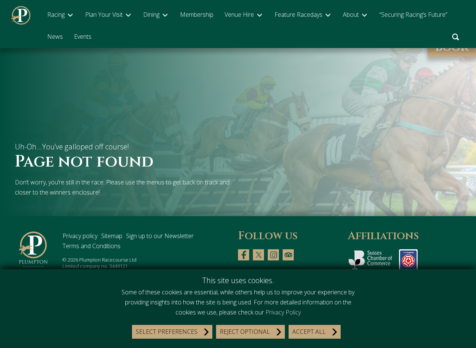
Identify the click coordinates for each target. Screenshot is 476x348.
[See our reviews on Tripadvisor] (288, 254)
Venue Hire (239, 14)
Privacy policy (79, 236)
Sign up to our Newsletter (160, 236)
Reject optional (245, 332)
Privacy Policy (283, 312)
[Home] (34, 250)
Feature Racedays (298, 14)
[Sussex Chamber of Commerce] (371, 262)
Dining (151, 14)
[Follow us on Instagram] (273, 254)
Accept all (309, 332)
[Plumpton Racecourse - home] (21, 15)
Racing (56, 14)
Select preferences (166, 332)
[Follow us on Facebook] (243, 254)
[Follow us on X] (258, 254)
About (351, 14)
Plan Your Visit (104, 14)
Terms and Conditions (91, 246)
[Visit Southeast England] (408, 262)
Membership (196, 14)
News (55, 36)
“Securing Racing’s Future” (413, 14)
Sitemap (111, 236)
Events (82, 36)
